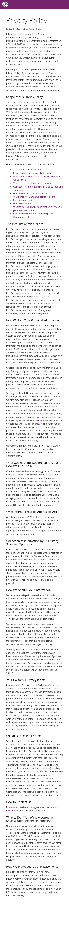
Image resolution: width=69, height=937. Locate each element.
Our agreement (21, 217)
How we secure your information (30, 193)
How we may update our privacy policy (33, 213)
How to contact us (22, 203)
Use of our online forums (25, 200)
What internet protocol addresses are (32, 183)
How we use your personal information (33, 173)
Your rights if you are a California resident (34, 197)
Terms (39, 420)
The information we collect (27, 169)
